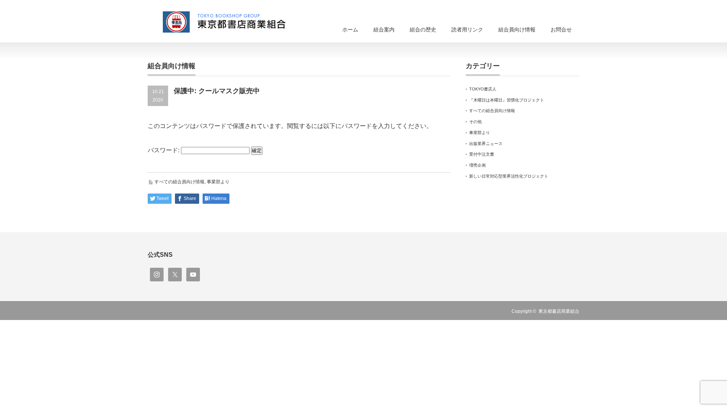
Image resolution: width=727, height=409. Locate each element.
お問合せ (561, 30)
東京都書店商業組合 (558, 311)
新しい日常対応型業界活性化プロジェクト (508, 176)
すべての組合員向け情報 (179, 181)
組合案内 (384, 30)
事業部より (218, 181)
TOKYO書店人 (482, 89)
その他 (475, 121)
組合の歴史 (423, 30)
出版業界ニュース (485, 143)
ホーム (350, 30)
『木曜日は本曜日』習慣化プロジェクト (506, 100)
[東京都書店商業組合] (229, 22)
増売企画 (477, 165)
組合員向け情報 (516, 30)
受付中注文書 (481, 154)
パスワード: (164, 150)
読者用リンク (467, 30)
